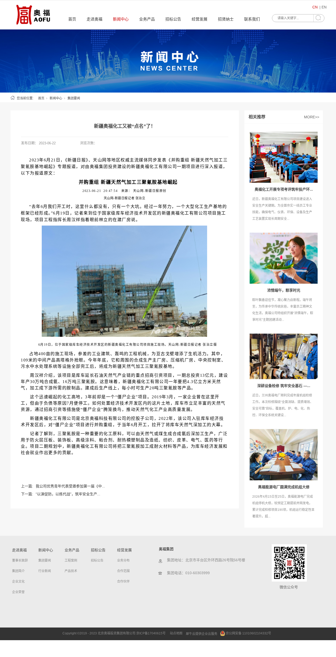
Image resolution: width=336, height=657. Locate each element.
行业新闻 (44, 571)
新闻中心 (121, 19)
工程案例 (71, 560)
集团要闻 (73, 98)
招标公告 (173, 19)
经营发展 (199, 19)
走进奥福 (94, 19)
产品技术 (71, 571)
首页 (72, 19)
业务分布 (123, 560)
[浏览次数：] (168, 61)
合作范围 (123, 571)
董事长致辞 (20, 560)
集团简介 (18, 571)
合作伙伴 (123, 581)
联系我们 (252, 19)
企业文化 (18, 581)
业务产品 (147, 19)
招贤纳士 (226, 19)
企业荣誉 (18, 592)
